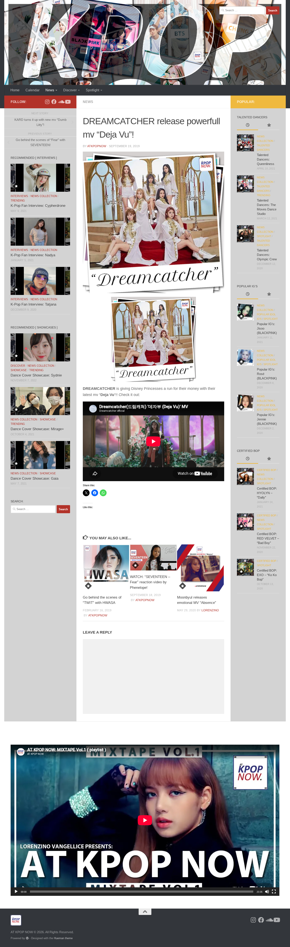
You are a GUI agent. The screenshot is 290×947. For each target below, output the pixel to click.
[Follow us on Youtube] (67, 101)
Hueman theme (63, 938)
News (49, 90)
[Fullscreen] (274, 891)
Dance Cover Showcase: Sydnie (36, 375)
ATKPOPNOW (96, 146)
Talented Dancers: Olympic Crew (267, 254)
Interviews (19, 196)
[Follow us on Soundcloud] (60, 101)
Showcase (19, 370)
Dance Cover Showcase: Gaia (34, 478)
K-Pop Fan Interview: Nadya (33, 255)
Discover (70, 90)
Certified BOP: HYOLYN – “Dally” (267, 493)
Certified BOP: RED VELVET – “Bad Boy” (268, 538)
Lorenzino (210, 610)
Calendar (32, 90)
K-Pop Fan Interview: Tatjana (33, 304)
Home (15, 90)
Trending (18, 200)
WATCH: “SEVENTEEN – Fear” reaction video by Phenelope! (150, 582)
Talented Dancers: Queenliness (265, 159)
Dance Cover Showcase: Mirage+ (37, 429)
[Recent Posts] (247, 125)
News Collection (44, 196)
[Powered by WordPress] (27, 938)
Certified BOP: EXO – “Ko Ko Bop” (267, 575)
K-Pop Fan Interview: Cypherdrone (38, 206)
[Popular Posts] (268, 125)
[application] (145, 820)
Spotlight (92, 90)
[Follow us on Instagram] (47, 101)
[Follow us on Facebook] (53, 101)
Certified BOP (266, 470)
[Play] (16, 891)
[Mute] (267, 891)
